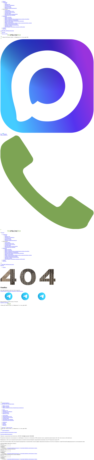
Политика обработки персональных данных (8, 432)
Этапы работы (7, 10)
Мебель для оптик (6, 406)
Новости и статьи (8, 7)
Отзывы (4, 27)
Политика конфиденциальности (11, 8)
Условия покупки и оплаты (10, 12)
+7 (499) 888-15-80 (3, 30)
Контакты (4, 28)
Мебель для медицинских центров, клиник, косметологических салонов (18, 255)
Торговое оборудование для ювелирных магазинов (14, 253)
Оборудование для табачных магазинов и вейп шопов (15, 26)
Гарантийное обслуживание (10, 15)
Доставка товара (8, 13)
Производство (7, 4)
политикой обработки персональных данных (28, 453)
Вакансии (4, 425)
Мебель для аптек (8, 17)
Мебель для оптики (8, 18)
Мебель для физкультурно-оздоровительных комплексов (13, 407)
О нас (6, 3)
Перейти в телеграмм (4, 302)
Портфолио (14, 291)
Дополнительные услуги (9, 11)
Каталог (4, 1)
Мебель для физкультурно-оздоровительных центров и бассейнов (17, 251)
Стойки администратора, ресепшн (11, 23)
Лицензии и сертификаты (9, 5)
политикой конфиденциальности (13, 453)
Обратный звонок (10, 30)
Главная (1, 291)
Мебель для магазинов (9, 254)
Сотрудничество (8, 6)
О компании (9, 291)
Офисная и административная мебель (12, 24)
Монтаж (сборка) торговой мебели (11, 14)
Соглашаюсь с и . (19, 453)
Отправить (2, 446)
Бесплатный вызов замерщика (8, 420)
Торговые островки (8, 25)
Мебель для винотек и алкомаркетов (11, 252)
